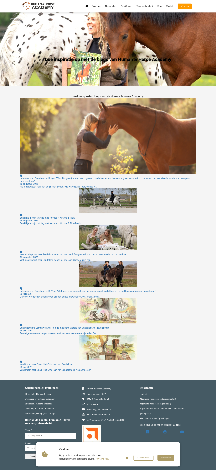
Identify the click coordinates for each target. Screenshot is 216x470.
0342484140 (92, 404)
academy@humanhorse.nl (99, 409)
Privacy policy (102, 458)
